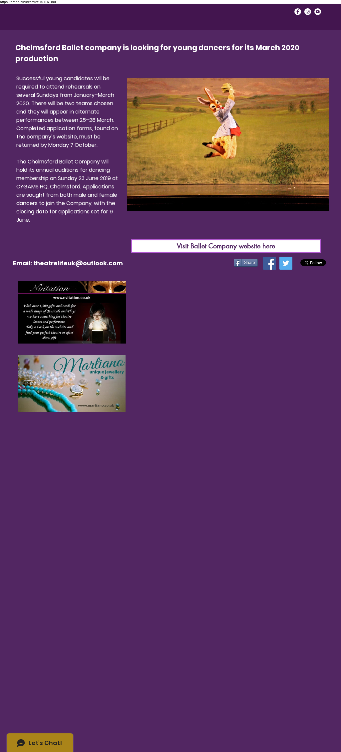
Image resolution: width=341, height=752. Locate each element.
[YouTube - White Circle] (317, 11)
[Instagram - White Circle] (307, 11)
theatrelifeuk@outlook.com (78, 263)
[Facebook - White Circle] (297, 11)
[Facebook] (269, 263)
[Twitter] (285, 263)
